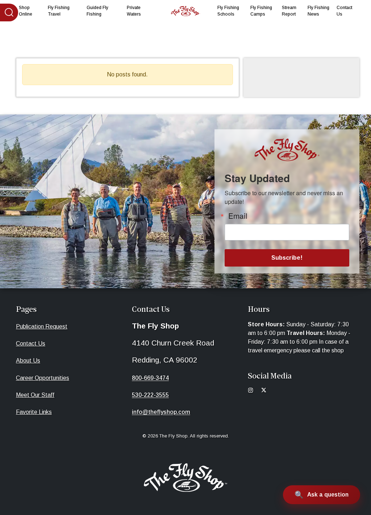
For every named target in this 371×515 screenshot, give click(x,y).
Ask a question (328, 494)
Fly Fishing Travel (59, 11)
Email (237, 215)
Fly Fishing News (318, 11)
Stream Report (289, 11)
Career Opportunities (42, 378)
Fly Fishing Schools (228, 11)
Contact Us (344, 11)
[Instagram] (253, 391)
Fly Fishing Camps (261, 11)
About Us (28, 360)
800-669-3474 (150, 378)
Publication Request (41, 326)
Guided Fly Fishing (97, 11)
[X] (266, 391)
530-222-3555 (150, 395)
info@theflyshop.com (161, 412)
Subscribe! (287, 258)
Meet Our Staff (35, 395)
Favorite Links (34, 412)
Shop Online (25, 11)
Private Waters (134, 11)
